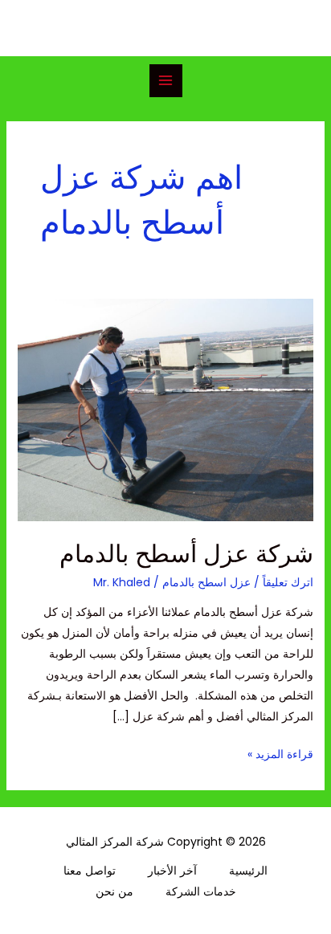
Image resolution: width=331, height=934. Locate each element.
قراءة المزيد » (280, 753)
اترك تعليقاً (288, 582)
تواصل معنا (89, 871)
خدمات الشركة (201, 891)
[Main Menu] (165, 80)
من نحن (114, 891)
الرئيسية (248, 871)
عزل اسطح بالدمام (206, 582)
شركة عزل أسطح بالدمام (186, 553)
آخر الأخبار (172, 871)
